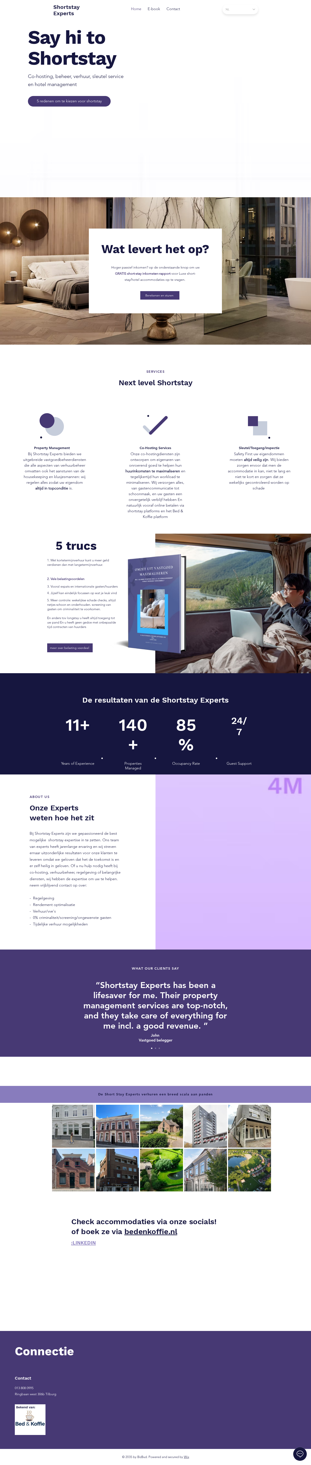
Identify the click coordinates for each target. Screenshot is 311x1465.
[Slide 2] (155, 1048)
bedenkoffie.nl (150, 1231)
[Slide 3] (159, 1048)
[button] (159, 295)
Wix (186, 1457)
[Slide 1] (151, 1048)
